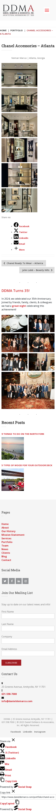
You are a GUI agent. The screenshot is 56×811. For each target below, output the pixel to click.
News (4, 549)
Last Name (7, 624)
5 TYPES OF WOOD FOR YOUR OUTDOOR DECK (26, 465)
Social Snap (25, 786)
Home (3, 30)
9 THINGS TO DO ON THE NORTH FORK (22, 433)
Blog (4, 556)
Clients (5, 552)
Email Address (9, 649)
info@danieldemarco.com (16, 701)
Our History (8, 531)
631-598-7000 (9, 694)
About (5, 527)
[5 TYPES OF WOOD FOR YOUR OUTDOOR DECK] (12, 479)
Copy (7, 803)
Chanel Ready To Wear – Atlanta (25, 263)
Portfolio (16, 30)
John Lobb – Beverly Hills (35, 270)
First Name (7, 611)
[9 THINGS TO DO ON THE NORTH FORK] (12, 448)
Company (6, 636)
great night (19, 306)
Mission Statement (12, 534)
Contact (6, 560)
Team (5, 545)
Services (6, 538)
